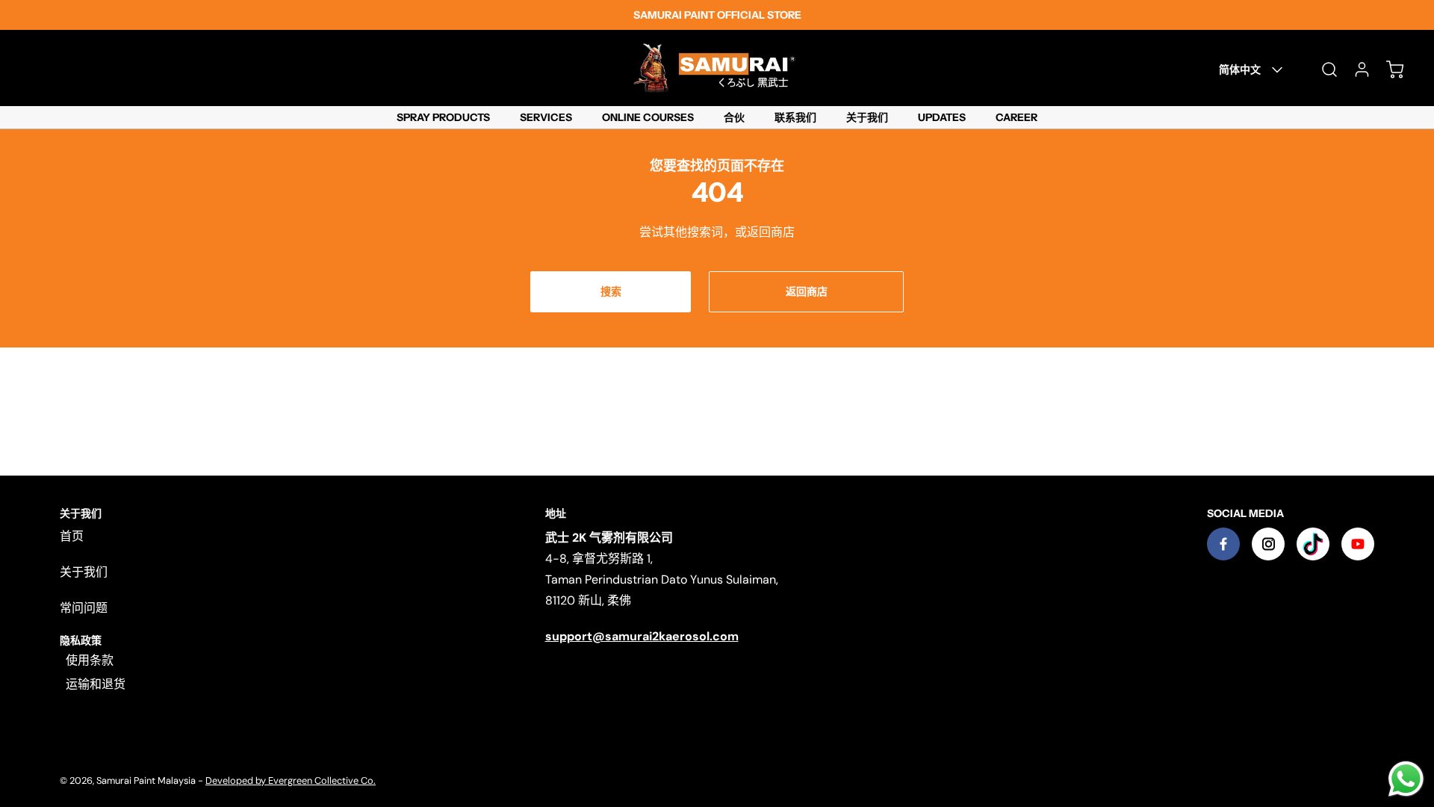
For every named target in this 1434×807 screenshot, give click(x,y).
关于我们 (84, 572)
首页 (72, 536)
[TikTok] (1313, 544)
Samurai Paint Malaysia (147, 780)
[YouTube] (1357, 544)
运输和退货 (95, 684)
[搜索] (1322, 69)
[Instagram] (1268, 544)
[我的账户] (1354, 69)
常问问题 (84, 608)
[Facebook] (1223, 544)
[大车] (1387, 69)
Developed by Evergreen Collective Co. (290, 780)
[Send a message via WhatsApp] (1406, 779)
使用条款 (90, 660)
